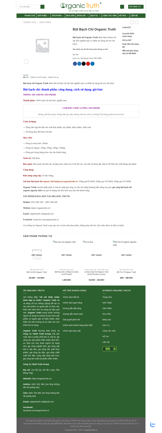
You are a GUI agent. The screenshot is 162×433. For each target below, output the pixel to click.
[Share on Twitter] (79, 64)
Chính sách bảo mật (72, 331)
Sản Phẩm (107, 308)
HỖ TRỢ (122, 16)
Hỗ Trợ (105, 336)
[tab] (25, 77)
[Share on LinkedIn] (92, 64)
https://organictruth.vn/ (41, 208)
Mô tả (25, 77)
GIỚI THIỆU (42, 16)
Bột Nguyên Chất (87, 58)
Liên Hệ (105, 342)
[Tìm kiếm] (42, 7)
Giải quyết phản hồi (71, 320)
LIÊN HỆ (134, 16)
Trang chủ (29, 22)
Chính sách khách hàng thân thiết (77, 325)
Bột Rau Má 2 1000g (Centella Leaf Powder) (66, 273)
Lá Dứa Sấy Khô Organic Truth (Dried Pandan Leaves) (96, 273)
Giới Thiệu (107, 303)
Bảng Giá (106, 320)
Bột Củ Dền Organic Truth (37, 272)
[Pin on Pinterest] (88, 64)
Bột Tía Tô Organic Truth (126, 272)
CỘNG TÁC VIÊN (109, 16)
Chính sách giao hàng (72, 303)
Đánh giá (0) (53, 77)
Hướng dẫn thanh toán (73, 314)
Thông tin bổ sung (38, 77)
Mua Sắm (106, 314)
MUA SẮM (70, 16)
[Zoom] (26, 61)
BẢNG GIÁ (81, 16)
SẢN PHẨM (56, 16)
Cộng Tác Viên (109, 331)
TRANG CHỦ (29, 16)
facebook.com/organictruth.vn (46, 219)
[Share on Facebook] (75, 64)
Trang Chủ (107, 297)
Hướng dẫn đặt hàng (72, 308)
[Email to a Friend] (84, 64)
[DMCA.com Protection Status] (109, 349)
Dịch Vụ (105, 325)
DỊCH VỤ (94, 16)
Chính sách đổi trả (71, 297)
